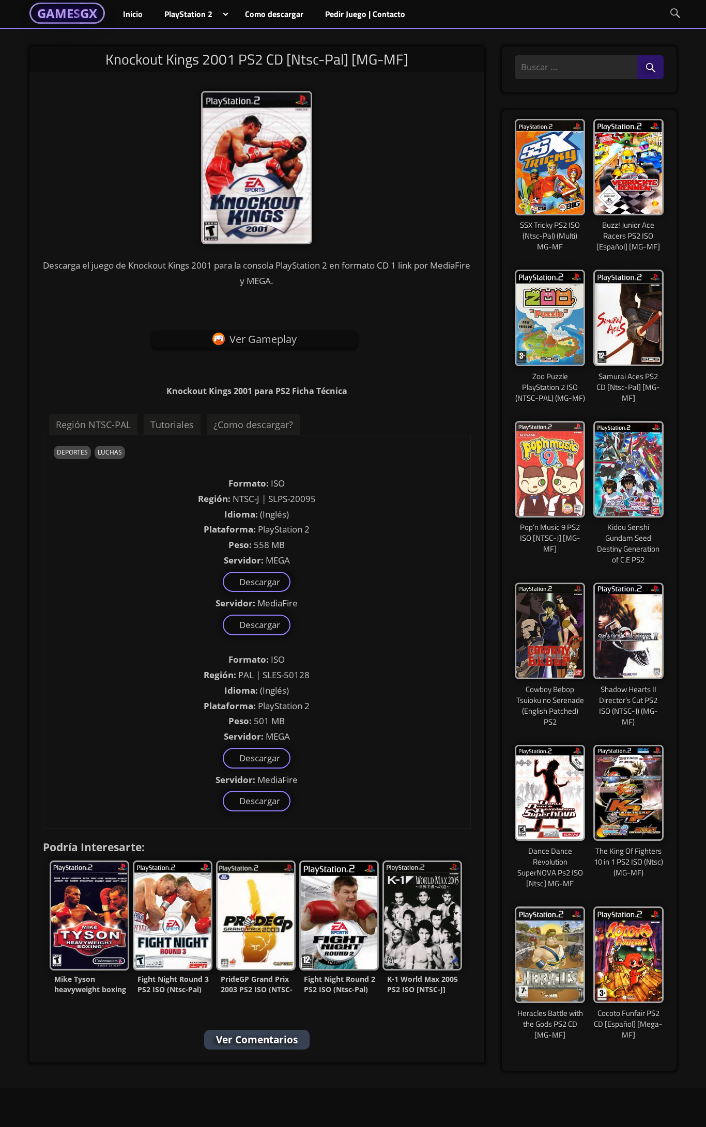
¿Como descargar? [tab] (253, 424)
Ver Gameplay (263, 339)
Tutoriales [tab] (172, 424)
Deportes (72, 452)
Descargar (257, 582)
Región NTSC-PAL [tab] (93, 424)
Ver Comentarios (257, 1039)
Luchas (110, 452)
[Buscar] (650, 68)
